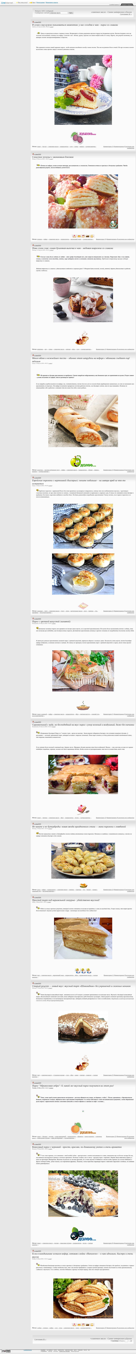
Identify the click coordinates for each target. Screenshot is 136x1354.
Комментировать (119, 146)
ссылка (51, 26)
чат (89, 1350)
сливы (76, 146)
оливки (94, 889)
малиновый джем (76, 239)
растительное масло (76, 611)
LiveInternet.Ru (28, 1350)
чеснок (89, 889)
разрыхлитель (64, 146)
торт (38, 975)
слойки (39, 1328)
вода (85, 611)
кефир (45, 239)
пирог (39, 146)
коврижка (40, 349)
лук (96, 611)
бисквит (45, 1136)
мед (46, 349)
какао (76, 1075)
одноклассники (69, 1350)
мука (67, 611)
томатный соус (36, 891)
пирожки (40, 611)
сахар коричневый (60, 1136)
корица (82, 146)
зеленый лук (95, 714)
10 (131, 1341)
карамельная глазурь (85, 975)
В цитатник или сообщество (129, 147)
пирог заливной (42, 714)
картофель (35, 612)
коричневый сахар (58, 975)
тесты (85, 1350)
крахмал (34, 471)
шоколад (88, 1075)
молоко (51, 1136)
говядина (78, 889)
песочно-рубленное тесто (52, 470)
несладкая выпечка (45, 612)
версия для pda (75, 1351)
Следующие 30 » (126, 14)
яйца (73, 349)
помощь (50, 1351)
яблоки (90, 470)
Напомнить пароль (52, 2)
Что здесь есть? (23, 2)
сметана (68, 349)
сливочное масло (53, 146)
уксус (62, 611)
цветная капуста (85, 714)
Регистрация (41, 2)
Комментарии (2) (101, 349)
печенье (39, 239)
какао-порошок (89, 1136)
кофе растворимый (57, 1138)
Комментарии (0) (108, 1243)
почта (55, 1350)
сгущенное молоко (59, 1075)
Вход (33, 2)
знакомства (61, 1350)
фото (75, 1350)
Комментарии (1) (108, 714)
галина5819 (37, 22)
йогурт (45, 146)
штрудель (40, 470)
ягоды (77, 818)
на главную (49, 1350)
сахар (77, 1328)
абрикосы (80, 1136)
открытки (80, 1350)
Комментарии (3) (108, 146)
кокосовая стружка (65, 1243)
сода (71, 146)
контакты (55, 1351)
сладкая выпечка (90, 146)
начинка (90, 611)
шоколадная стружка (43, 1138)
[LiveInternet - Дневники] (8, 2)
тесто (45, 611)
